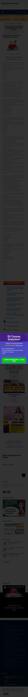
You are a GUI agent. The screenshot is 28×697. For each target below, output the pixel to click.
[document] (14, 348)
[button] (26, 334)
